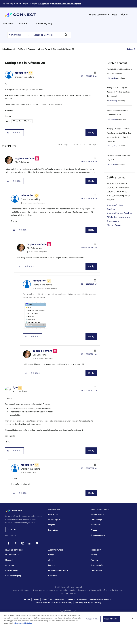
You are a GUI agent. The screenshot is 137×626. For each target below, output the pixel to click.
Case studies (53, 514)
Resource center (97, 514)
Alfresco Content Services (22, 121)
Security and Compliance (64, 599)
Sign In (124, 14)
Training (94, 560)
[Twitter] (15, 543)
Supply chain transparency (100, 599)
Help (114, 14)
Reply (91, 132)
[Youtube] (37, 543)
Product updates (98, 535)
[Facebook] (8, 543)
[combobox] (51, 35)
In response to (34, 203)
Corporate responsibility (58, 570)
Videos (94, 530)
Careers (51, 554)
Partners (51, 565)
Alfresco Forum (44, 49)
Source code (113, 221)
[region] (68, 619)
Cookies (36, 599)
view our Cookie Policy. (23, 623)
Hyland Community (99, 14)
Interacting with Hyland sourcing (88, 602)
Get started (43, 3)
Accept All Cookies (111, 619)
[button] (8, 133)
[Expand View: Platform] (29, 23)
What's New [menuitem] (8, 23)
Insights (51, 524)
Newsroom (52, 575)
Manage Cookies (92, 619)
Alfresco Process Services (119, 213)
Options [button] (130, 49)
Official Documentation (118, 217)
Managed (9, 560)
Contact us (11, 529)
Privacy (27, 599)
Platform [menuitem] (23, 23)
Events (94, 554)
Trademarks (82, 599)
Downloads (95, 524)
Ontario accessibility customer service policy (54, 602)
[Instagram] (23, 543)
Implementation (12, 554)
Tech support (96, 570)
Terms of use (47, 599)
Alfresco (31, 49)
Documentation (97, 565)
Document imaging (13, 575)
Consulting (9, 565)
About (50, 560)
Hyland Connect (8, 49)
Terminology (96, 519)
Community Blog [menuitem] (44, 23)
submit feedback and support (66, 3)
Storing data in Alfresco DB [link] (63, 49)
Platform (21, 49)
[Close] (133, 618)
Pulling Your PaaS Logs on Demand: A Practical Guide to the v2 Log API (118, 91)
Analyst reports (54, 519)
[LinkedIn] (30, 543)
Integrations (53, 530)
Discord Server (114, 225)
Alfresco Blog (112, 78)
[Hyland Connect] (20, 14)
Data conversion (11, 570)
